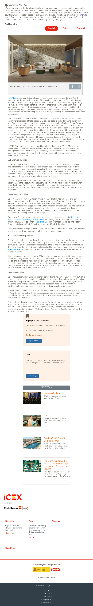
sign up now (10, 533)
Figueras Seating (52, 393)
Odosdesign (27, 220)
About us (56, 521)
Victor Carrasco (14, 220)
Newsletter (9, 521)
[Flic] (33, 426)
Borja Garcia (38, 220)
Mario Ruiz (75, 218)
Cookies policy (11, 24)
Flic (45, 416)
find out (31, 537)
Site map (47, 590)
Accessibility (47, 603)
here (83, 15)
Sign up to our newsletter (38, 321)
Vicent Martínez (14, 250)
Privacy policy (47, 593)
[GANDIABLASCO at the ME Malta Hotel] (33, 449)
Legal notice (47, 600)
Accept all (51, 28)
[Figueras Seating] (33, 404)
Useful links (10, 548)
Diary (31, 521)
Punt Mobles (13, 98)
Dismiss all (81, 28)
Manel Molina (41, 222)
